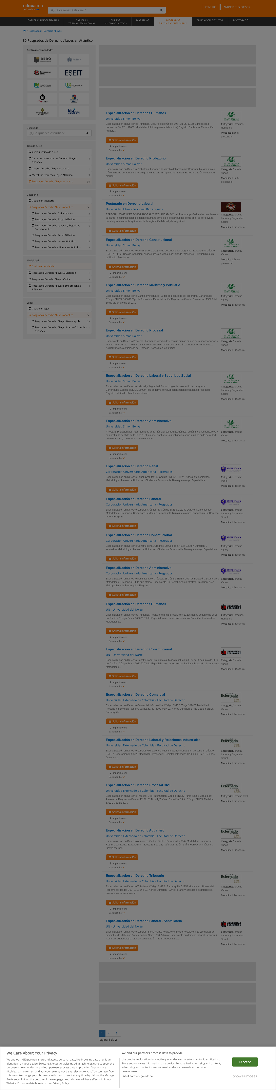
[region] (138, 1068)
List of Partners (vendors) (137, 1076)
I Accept (245, 1062)
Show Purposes (245, 1076)
